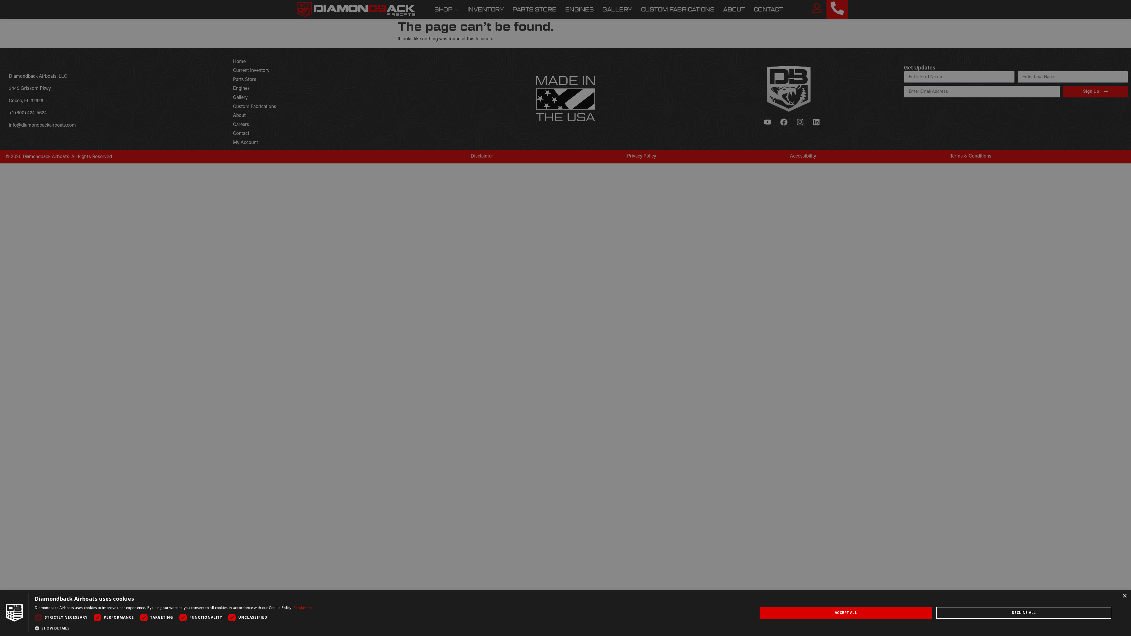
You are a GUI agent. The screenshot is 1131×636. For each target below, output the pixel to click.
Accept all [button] (846, 612)
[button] (173, 628)
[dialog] (565, 613)
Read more (302, 607)
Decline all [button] (1024, 612)
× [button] (1124, 596)
